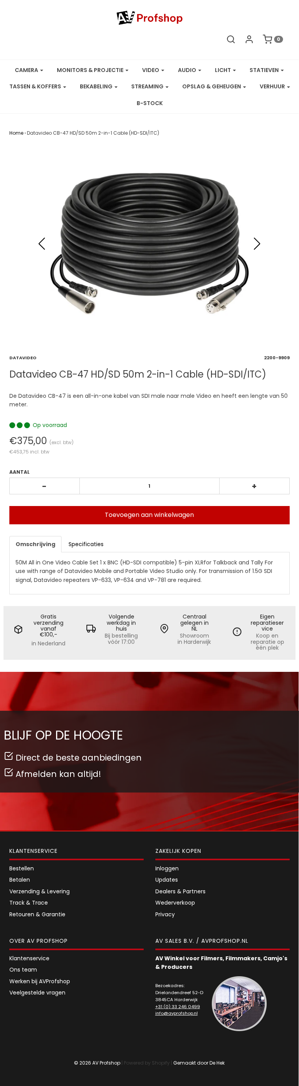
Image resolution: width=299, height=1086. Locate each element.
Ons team (23, 970)
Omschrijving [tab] (35, 544)
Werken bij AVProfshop (39, 981)
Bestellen (21, 868)
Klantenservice (29, 958)
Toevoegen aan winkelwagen (149, 514)
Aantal (19, 472)
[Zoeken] (230, 39)
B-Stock (150, 103)
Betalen (19, 880)
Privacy (165, 914)
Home (16, 133)
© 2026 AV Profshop (97, 1063)
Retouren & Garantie (37, 914)
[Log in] (249, 39)
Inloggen (167, 868)
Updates (166, 880)
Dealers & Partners (180, 891)
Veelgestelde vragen (37, 992)
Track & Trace (28, 903)
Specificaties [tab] (86, 544)
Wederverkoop (175, 903)
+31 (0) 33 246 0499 (177, 1006)
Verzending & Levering (39, 891)
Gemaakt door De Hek (199, 1063)
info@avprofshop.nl (176, 1013)
